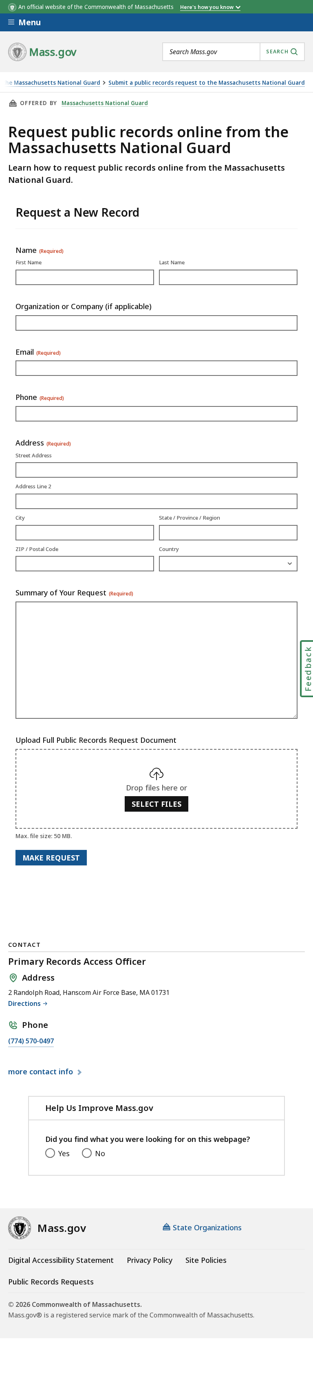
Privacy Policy (149, 1260)
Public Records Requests (51, 1281)
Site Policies (206, 1260)
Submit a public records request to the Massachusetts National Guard (206, 82)
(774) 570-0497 (31, 1041)
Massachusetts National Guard (105, 103)
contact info (41, 1071)
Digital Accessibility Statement (61, 1260)
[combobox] (233, 51)
